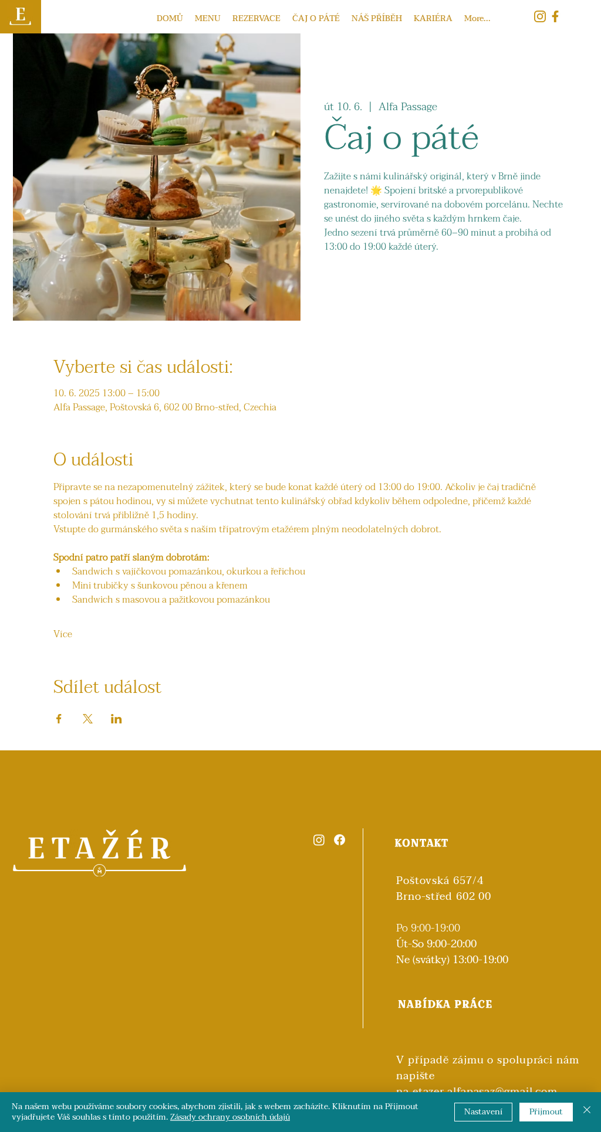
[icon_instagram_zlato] (540, 16)
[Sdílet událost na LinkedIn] (116, 718)
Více (62, 634)
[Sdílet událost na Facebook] (59, 718)
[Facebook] (339, 839)
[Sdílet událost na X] (87, 718)
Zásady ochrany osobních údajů (230, 1117)
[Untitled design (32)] (555, 16)
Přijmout (546, 1112)
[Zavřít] (587, 1112)
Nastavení (483, 1112)
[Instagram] (319, 839)
